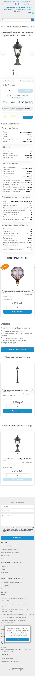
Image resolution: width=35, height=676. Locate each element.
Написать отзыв (17, 350)
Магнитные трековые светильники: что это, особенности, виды (14, 610)
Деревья (3, 589)
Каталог (4, 542)
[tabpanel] (17, 275)
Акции (3, 558)
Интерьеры (4, 566)
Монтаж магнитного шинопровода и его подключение (13, 605)
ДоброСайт (23, 670)
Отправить (17, 537)
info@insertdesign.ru (7, 651)
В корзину (20, 311)
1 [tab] (17, 285)
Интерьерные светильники (9, 546)
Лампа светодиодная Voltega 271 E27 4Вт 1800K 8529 (16, 292)
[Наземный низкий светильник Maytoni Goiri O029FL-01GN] (17, 52)
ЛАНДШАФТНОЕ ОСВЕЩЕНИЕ (11, 582)
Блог (3, 595)
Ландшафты (5, 585)
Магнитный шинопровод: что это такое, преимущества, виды (13, 621)
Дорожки (4, 592)
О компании (6, 654)
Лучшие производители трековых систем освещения (17, 614)
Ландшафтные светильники (9, 549)
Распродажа (5, 555)
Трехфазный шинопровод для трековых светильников (13, 599)
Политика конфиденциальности (11, 661)
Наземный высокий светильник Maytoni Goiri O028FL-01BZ (15, 391)
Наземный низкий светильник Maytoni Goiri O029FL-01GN (17, 459)
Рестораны (4, 572)
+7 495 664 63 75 (28, 4)
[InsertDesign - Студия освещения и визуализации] (17, 13)
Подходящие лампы (17, 258)
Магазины (4, 576)
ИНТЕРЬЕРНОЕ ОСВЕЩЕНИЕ (11, 562)
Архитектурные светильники (10, 552)
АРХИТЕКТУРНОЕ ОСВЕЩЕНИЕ (12, 578)
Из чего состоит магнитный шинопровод (14, 617)
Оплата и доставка (7, 658)
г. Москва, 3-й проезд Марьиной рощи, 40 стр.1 (17, 1)
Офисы (3, 569)
